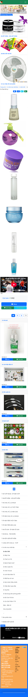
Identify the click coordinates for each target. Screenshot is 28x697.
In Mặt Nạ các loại (8, 578)
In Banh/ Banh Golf (8, 563)
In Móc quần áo (6, 392)
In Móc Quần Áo (8, 567)
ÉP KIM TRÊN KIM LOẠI (9, 525)
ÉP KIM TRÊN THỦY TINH (10, 520)
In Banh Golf (5, 421)
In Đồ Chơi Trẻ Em (8, 597)
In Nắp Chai (6, 555)
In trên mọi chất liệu (8, 547)
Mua (15, 304)
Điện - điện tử (7, 605)
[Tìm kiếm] (21, 2)
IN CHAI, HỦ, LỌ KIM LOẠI (10, 512)
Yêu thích (21, 308)
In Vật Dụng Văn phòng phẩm (12, 594)
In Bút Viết (5, 449)
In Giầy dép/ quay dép (9, 586)
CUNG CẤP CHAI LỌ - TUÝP (10, 543)
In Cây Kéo (6, 590)
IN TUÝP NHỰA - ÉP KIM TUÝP (11, 494)
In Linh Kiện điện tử (7, 364)
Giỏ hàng (8, 308)
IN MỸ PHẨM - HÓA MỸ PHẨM (9, 36)
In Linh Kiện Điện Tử (9, 574)
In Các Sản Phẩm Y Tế (9, 601)
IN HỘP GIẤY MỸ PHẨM (9, 538)
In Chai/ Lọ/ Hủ (7, 559)
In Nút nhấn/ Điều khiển (10, 582)
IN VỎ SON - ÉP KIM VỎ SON (11, 529)
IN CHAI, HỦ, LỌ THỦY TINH (11, 507)
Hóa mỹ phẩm (7, 609)
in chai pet (5, 320)
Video (3, 626)
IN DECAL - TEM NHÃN (9, 534)
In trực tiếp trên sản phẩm (8, 84)
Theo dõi (20, 359)
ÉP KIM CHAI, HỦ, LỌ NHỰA (11, 516)
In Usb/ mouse (7, 571)
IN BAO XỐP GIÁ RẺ (6, 53)
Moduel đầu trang (6, 15)
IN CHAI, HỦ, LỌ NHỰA (9, 503)
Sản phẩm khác (7, 617)
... (3, 613)
